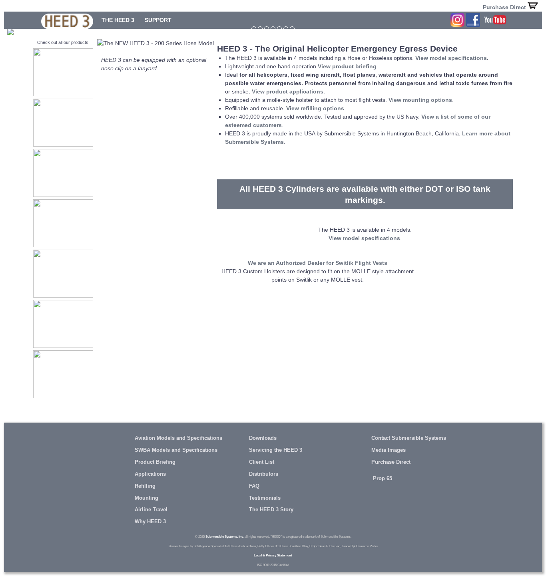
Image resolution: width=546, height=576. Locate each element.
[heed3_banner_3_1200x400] (273, 28)
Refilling (145, 486)
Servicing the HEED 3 (275, 450)
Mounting (146, 498)
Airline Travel (151, 509)
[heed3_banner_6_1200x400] (292, 28)
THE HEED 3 (118, 20)
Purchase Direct (505, 7)
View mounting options (420, 100)
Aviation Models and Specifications (178, 438)
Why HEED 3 (150, 521)
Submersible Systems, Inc (224, 536)
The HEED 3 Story (271, 509)
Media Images (388, 450)
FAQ (254, 486)
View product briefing (347, 66)
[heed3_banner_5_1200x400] (285, 28)
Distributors (263, 474)
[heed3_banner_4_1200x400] (279, 28)
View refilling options (315, 108)
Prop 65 (381, 478)
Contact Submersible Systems (408, 438)
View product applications (287, 91)
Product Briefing (155, 462)
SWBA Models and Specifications (176, 450)
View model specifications (364, 238)
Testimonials (265, 498)
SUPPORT (158, 20)
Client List (261, 462)
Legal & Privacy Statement (273, 555)
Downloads (263, 438)
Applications (150, 474)
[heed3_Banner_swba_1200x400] (260, 28)
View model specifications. (451, 58)
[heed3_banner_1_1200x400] (266, 28)
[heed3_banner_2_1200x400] (253, 28)
